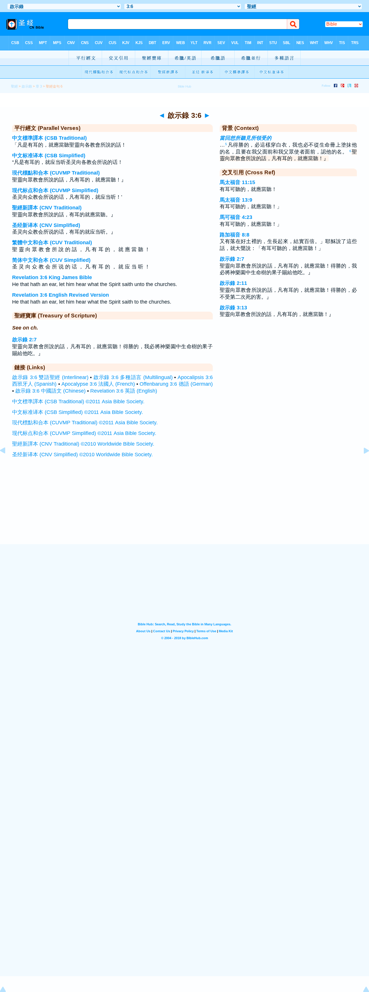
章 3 (39, 86)
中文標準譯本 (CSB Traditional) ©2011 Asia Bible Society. (78, 401)
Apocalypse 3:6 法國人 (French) (98, 384)
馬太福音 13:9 (236, 200)
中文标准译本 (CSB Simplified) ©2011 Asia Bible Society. (77, 412)
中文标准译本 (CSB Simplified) (48, 155)
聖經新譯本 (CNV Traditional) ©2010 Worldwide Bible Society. (83, 444)
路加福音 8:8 (234, 235)
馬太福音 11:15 (237, 182)
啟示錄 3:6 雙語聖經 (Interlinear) (50, 377)
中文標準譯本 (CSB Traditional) (49, 138)
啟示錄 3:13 (233, 308)
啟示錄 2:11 (233, 283)
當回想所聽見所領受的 (246, 138)
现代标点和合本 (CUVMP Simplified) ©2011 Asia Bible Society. (84, 433)
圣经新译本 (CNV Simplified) (46, 225)
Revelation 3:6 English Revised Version (60, 295)
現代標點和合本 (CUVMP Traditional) (56, 173)
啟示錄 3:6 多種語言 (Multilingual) (133, 377)
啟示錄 (27, 86)
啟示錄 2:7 (24, 339)
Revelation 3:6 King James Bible (52, 277)
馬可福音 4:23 (236, 217)
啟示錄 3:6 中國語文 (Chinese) (50, 391)
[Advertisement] (184, 508)
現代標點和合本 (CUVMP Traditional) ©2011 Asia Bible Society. (85, 422)
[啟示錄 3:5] (7, 463)
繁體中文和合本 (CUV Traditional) (52, 242)
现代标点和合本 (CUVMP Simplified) (55, 190)
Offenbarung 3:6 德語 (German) (176, 384)
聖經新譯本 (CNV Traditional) (47, 208)
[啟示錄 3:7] (362, 463)
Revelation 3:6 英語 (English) (123, 391)
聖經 (14, 86)
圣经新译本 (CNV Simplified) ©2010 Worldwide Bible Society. (82, 454)
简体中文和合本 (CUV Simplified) (51, 260)
